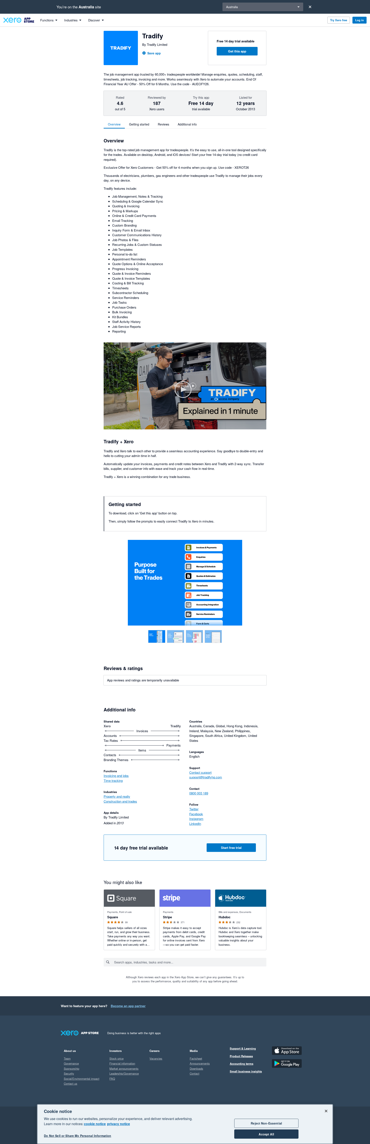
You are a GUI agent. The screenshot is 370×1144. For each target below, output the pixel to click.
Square (112, 917)
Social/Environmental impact (81, 1079)
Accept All (266, 1134)
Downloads (196, 1068)
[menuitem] (49, 20)
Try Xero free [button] (338, 20)
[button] (185, 386)
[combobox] (190, 962)
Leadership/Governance (124, 1073)
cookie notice (95, 1123)
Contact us (70, 1083)
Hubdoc (224, 917)
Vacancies (155, 1058)
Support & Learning (243, 1048)
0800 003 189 (198, 793)
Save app (154, 53)
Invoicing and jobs (116, 775)
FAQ (112, 1079)
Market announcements (124, 1068)
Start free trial (231, 847)
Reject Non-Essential (266, 1123)
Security (69, 1073)
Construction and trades (120, 801)
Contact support (200, 772)
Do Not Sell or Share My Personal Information (77, 1136)
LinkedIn (195, 823)
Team (67, 1058)
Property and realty (117, 796)
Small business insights (246, 1071)
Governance (71, 1063)
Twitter (193, 809)
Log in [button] (359, 20)
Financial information (122, 1063)
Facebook (196, 814)
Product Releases (241, 1056)
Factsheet (196, 1058)
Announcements (200, 1063)
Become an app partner (128, 1006)
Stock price (116, 1058)
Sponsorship (71, 1068)
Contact (194, 1073)
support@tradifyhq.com (205, 777)
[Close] (310, 6)
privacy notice (118, 1123)
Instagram (196, 818)
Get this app (237, 51)
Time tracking (113, 780)
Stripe (167, 917)
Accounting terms (241, 1064)
